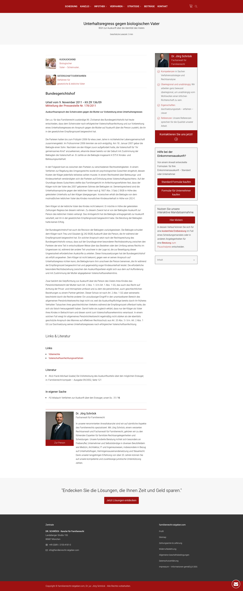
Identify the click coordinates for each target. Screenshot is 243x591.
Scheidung (71, 6)
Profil (161, 531)
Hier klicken (176, 219)
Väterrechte (54, 354)
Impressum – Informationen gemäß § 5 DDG (178, 567)
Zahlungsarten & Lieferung (170, 543)
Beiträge (149, 6)
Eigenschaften (168, 105)
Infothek (99, 6)
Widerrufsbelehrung (167, 549)
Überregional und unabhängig (176, 84)
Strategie (133, 6)
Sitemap (162, 537)
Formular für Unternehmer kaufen (176, 192)
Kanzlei (84, 6)
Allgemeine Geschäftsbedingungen (174, 555)
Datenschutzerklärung (168, 561)
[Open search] (196, 6)
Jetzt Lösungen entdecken (121, 500)
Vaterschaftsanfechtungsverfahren (66, 358)
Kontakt (163, 6)
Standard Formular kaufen (176, 181)
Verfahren (116, 6)
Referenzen (166, 118)
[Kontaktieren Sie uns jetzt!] (236, 584)
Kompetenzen (168, 71)
